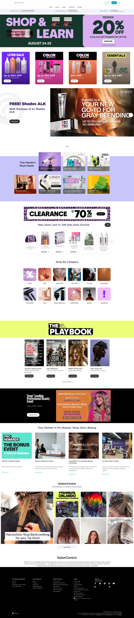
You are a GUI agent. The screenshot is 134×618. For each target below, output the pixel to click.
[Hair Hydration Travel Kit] (31, 239)
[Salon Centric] (19, 2)
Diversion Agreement (79, 588)
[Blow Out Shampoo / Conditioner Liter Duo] (89, 239)
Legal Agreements (78, 584)
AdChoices (98, 614)
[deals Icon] (29, 274)
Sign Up (107, 2)
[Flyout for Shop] (50, 8)
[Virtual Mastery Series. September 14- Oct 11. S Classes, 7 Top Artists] (34, 353)
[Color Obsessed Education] (56, 353)
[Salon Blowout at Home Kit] (74, 238)
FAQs (34, 581)
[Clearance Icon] (104, 294)
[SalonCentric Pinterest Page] (105, 583)
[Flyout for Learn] (64, 8)
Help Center (35, 584)
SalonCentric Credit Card (59, 583)
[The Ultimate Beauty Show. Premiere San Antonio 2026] (83, 406)
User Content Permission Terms (81, 589)
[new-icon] (44, 274)
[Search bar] (119, 3)
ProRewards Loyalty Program (19, 584)
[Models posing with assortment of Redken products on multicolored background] (92, 112)
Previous (3, 115)
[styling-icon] (89, 274)
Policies (75, 586)
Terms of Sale (77, 581)
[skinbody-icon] (104, 274)
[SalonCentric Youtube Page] (114, 583)
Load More (63, 547)
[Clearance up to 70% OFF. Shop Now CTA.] (67, 214)
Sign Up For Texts (57, 588)
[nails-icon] (44, 294)
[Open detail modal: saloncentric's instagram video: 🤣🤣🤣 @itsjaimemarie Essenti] (120, 531)
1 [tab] (66, 146)
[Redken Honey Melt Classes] (78, 353)
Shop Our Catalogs (57, 589)
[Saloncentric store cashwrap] (117, 446)
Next (131, 115)
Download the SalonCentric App (60, 584)
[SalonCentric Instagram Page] (100, 583)
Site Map (120, 614)
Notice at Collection (78, 593)
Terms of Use (77, 583)
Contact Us (35, 583)
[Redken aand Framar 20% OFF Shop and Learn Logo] (67, 31)
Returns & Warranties (37, 588)
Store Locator (56, 586)
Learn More (5, 472)
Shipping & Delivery (37, 586)
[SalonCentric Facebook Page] (95, 583)
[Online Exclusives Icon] (89, 294)
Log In (114, 2)
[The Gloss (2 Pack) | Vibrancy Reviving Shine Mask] (103, 239)
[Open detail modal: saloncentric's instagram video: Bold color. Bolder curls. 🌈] (93, 504)
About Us (14, 581)
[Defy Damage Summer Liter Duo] (45, 238)
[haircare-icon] (74, 274)
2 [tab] (67, 146)
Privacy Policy (77, 591)
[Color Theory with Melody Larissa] (99, 353)
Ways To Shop (56, 581)
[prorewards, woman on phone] (17, 446)
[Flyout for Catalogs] (72, 8)
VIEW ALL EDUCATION (67, 381)
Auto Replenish (56, 591)
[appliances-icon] (29, 294)
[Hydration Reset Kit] (60, 238)
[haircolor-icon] (59, 274)
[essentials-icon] (59, 294)
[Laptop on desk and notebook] (50, 446)
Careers (14, 583)
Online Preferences (78, 596)
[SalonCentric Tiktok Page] (109, 583)
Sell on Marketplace (16, 586)
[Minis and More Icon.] (74, 294)
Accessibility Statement (79, 594)
